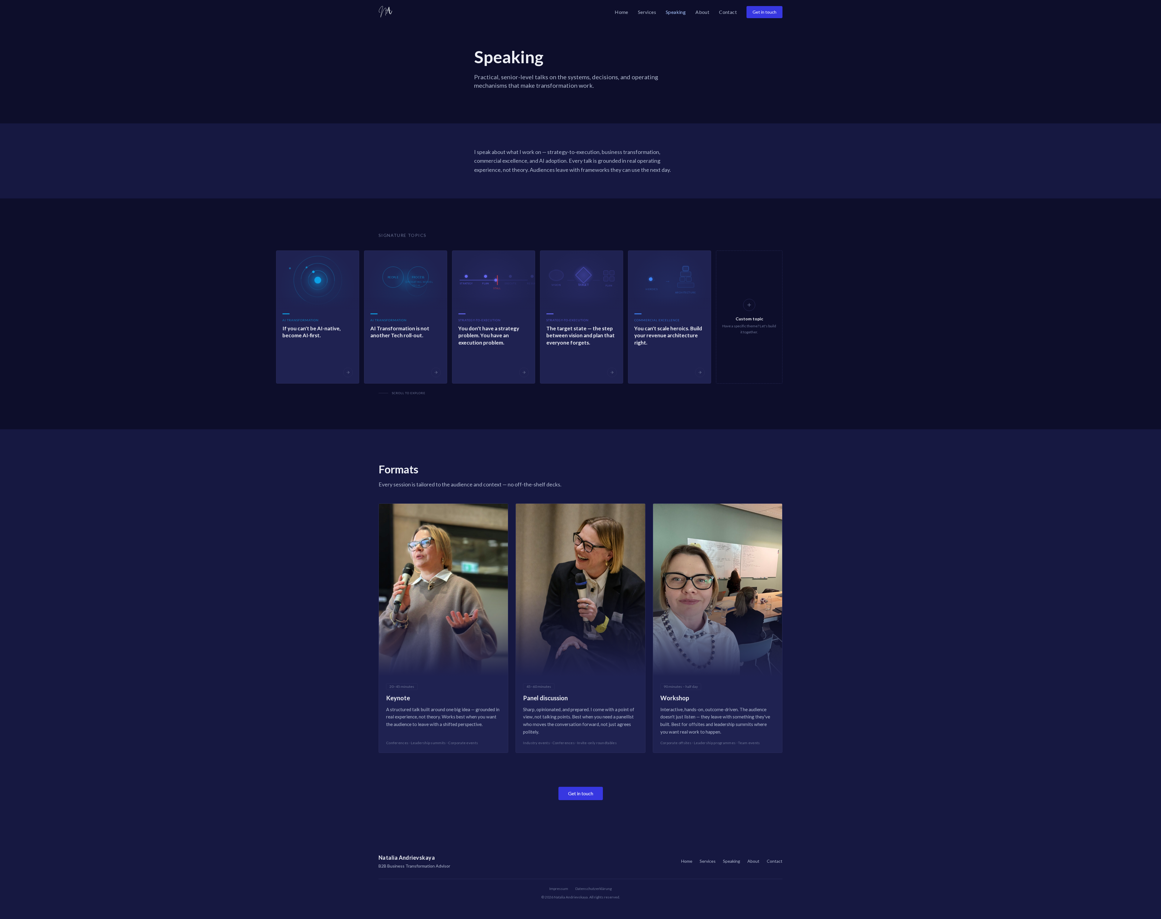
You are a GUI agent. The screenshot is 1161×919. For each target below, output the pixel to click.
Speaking (676, 12)
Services (647, 12)
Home (621, 12)
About (702, 12)
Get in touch (764, 12)
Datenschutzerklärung (593, 888)
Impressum (558, 888)
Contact (728, 12)
